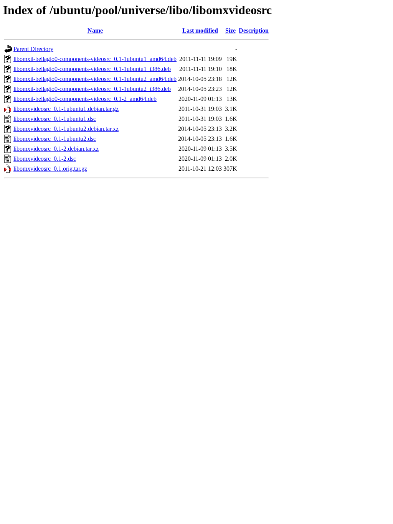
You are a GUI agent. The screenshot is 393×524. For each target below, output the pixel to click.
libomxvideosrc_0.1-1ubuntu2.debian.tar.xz (66, 128)
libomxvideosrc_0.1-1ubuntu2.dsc (54, 138)
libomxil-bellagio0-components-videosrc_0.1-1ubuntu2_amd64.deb (95, 79)
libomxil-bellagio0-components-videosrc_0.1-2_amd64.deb (85, 99)
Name (95, 30)
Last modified (200, 30)
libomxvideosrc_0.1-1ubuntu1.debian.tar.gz (66, 108)
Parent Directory (33, 49)
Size (230, 30)
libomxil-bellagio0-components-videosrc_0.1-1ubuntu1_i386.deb (92, 69)
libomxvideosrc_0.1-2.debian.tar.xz (56, 148)
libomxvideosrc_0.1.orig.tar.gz (50, 168)
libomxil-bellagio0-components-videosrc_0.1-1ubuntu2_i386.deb (92, 89)
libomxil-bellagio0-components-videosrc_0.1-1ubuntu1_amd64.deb (95, 59)
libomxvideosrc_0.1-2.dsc (44, 158)
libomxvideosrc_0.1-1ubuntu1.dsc (54, 118)
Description (254, 30)
